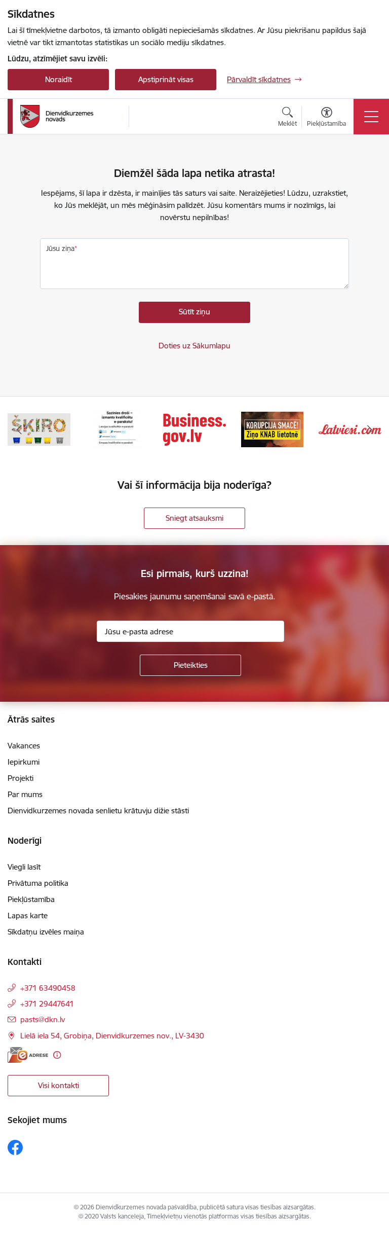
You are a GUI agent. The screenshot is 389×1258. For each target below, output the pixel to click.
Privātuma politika (38, 883)
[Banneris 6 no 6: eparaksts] (116, 429)
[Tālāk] (369, 429)
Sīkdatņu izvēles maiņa (46, 932)
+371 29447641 (47, 1004)
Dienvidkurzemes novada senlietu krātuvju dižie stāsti (98, 810)
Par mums (25, 794)
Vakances (24, 745)
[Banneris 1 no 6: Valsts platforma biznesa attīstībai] (194, 429)
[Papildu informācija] (57, 1055)
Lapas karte (28, 915)
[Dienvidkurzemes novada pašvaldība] (71, 116)
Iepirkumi (24, 762)
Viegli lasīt (24, 867)
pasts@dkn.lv (42, 1019)
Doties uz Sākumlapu (194, 345)
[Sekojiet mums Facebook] (15, 1147)
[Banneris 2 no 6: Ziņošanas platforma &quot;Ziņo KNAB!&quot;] (272, 429)
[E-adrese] (28, 1055)
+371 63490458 (47, 988)
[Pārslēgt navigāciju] (371, 116)
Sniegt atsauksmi (194, 518)
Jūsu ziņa (60, 248)
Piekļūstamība (31, 899)
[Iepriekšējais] (19, 429)
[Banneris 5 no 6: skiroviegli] (39, 429)
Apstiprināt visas (165, 79)
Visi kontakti (58, 1085)
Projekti (20, 778)
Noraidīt (58, 79)
